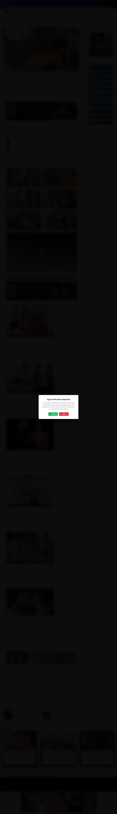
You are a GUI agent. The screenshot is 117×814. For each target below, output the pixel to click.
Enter (53, 414)
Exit (64, 414)
